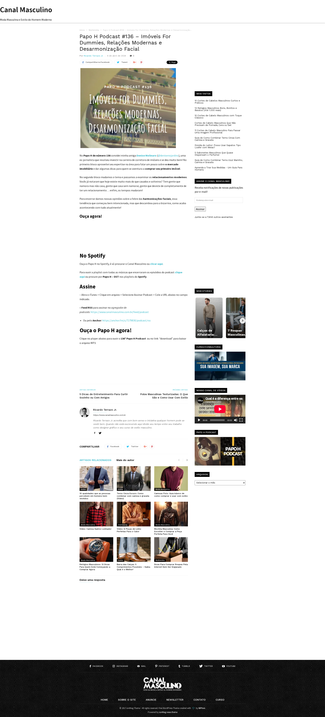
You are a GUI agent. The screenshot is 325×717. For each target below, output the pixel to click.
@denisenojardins (168, 155)
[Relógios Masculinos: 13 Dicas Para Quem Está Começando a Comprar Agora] (96, 549)
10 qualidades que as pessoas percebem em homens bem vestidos (95, 496)
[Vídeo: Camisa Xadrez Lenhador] (96, 514)
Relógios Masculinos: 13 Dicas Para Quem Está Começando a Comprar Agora (95, 567)
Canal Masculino (26, 9)
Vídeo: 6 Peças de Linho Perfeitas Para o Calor (129, 530)
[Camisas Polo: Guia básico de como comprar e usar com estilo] (171, 478)
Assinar (200, 209)
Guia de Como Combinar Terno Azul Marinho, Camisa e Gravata (219, 161)
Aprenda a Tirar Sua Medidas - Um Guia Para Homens (218, 168)
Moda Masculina (163, 489)
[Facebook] (94, 433)
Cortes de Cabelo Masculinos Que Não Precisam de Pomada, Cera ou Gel (215, 124)
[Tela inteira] (241, 420)
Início (82, 30)
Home (104, 699)
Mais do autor (125, 460)
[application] (220, 409)
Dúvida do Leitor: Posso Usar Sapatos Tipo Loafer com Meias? (218, 146)
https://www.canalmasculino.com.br (109, 415)
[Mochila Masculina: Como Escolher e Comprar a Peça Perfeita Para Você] (171, 514)
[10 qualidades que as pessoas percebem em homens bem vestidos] (96, 478)
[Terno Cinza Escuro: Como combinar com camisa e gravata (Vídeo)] (133, 478)
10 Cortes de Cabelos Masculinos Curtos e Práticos (217, 101)
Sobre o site (127, 699)
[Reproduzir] (199, 420)
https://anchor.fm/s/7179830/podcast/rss (126, 320)
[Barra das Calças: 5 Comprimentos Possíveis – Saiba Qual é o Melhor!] (133, 549)
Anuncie (151, 699)
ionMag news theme (168, 712)
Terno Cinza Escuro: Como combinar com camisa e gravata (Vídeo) (133, 496)
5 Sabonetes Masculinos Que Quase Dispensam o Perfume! (214, 153)
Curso (220, 699)
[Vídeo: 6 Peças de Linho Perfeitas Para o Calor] (133, 514)
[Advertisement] (220, 62)
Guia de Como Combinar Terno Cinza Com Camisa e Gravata (217, 139)
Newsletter (174, 699)
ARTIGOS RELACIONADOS (95, 460)
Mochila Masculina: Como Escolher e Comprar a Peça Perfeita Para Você (168, 531)
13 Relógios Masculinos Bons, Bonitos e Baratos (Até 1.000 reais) (216, 109)
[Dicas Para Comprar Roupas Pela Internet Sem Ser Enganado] (171, 549)
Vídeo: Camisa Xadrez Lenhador (96, 529)
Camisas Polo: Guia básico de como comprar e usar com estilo (171, 494)
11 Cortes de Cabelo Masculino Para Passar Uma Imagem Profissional (217, 131)
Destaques (122, 525)
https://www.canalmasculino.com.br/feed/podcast (120, 312)
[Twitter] (100, 433)
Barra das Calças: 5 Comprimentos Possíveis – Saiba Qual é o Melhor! (133, 567)
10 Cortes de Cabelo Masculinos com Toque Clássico (218, 116)
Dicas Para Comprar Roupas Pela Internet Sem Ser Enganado (171, 565)
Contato (199, 699)
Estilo (83, 489)
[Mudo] (235, 420)
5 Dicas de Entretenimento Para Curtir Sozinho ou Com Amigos (104, 396)
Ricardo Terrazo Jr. (93, 56)
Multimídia (160, 560)
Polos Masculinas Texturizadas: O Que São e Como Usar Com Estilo (164, 396)
